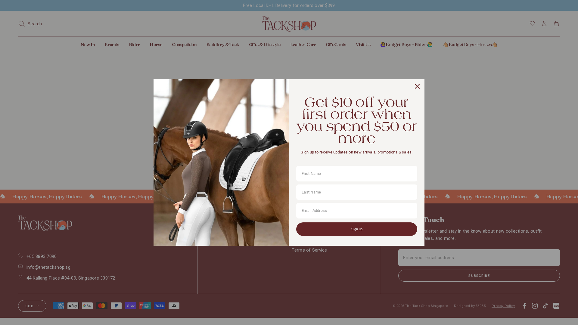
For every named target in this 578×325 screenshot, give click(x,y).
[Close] (417, 86)
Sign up (356, 229)
